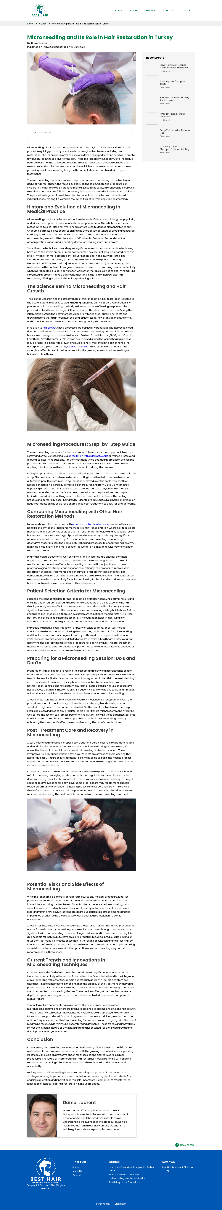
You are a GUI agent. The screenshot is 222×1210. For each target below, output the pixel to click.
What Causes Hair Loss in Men (124, 1174)
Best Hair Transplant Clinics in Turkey (177, 1169)
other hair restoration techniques (91, 524)
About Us (77, 1171)
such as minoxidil (77, 346)
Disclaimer (120, 1203)
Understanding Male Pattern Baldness (128, 1178)
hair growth (49, 327)
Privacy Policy (103, 1203)
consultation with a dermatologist (88, 456)
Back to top (187, 1145)
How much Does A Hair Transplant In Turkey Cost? (131, 1169)
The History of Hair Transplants (124, 1182)
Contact (76, 1175)
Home (75, 1167)
